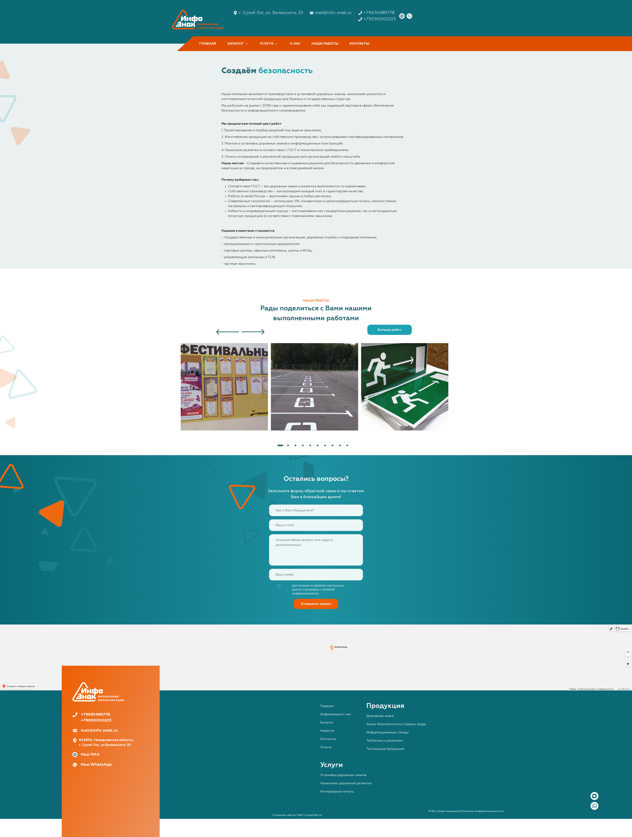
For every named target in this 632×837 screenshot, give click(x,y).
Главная (326, 706)
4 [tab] (303, 445)
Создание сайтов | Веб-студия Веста (297, 815)
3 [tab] (295, 445)
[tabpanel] (226, 386)
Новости (327, 730)
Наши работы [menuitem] (324, 43)
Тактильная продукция (385, 749)
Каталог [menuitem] (235, 44)
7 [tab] (325, 445)
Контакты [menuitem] (359, 43)
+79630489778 (379, 13)
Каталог (327, 722)
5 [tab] (310, 445)
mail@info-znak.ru (333, 13)
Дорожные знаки (380, 716)
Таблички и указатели (384, 740)
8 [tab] (332, 445)
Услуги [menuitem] (266, 44)
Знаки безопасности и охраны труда (396, 724)
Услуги (325, 747)
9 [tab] (340, 445)
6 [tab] (317, 445)
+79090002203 (380, 19)
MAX (402, 16)
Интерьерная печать (337, 791)
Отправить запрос (316, 604)
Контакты (328, 739)
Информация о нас (335, 714)
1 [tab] (280, 445)
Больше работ (390, 329)
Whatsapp (409, 16)
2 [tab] (288, 445)
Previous (181, 386)
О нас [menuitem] (295, 43)
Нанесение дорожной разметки (346, 783)
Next (450, 386)
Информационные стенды (387, 732)
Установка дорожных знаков (343, 775)
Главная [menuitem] (207, 43)
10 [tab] (347, 445)
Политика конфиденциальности (482, 811)
